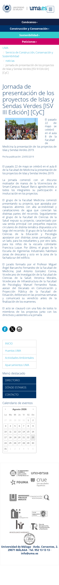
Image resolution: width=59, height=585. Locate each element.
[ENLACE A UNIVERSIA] (39, 473)
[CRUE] (39, 482)
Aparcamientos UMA (17, 365)
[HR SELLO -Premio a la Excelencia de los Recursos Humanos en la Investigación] (19, 526)
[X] (12, 329)
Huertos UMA (13, 350)
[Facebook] (5, 329)
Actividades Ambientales (19, 358)
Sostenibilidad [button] (28, 35)
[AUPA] (19, 497)
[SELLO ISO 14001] (39, 513)
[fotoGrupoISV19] (21, 128)
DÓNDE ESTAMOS (15, 387)
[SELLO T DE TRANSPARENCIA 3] (19, 513)
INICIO (9, 343)
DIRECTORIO (12, 380)
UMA (5, 48)
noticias (10, 61)
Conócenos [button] (29, 22)
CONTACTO (12, 394)
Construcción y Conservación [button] (29, 28)
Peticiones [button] (28, 41)
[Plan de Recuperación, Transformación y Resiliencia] (39, 526)
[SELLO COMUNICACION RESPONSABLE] (39, 497)
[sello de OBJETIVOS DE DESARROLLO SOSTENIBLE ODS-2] (19, 473)
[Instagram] (19, 329)
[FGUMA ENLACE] (19, 482)
